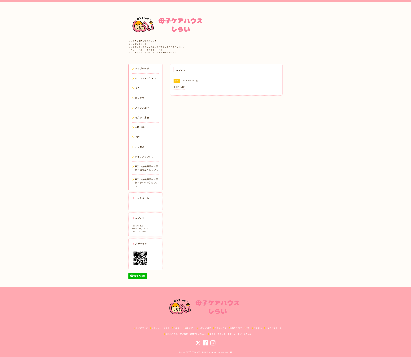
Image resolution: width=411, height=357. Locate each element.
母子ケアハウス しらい (197, 352)
